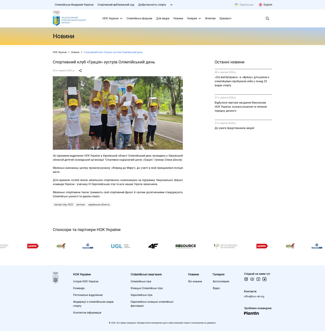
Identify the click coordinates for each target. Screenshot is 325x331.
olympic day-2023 (63, 204)
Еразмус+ (226, 18)
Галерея (192, 18)
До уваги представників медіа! (234, 128)
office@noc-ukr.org (254, 296)
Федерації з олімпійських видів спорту (93, 303)
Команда (78, 288)
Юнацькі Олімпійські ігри (147, 288)
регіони (81, 204)
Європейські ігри (141, 295)
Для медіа (162, 18)
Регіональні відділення (88, 295)
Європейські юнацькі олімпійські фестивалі (152, 303)
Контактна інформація (87, 312)
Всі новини (195, 281)
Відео (216, 288)
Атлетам (210, 18)
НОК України (110, 18)
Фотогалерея (221, 281)
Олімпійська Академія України (74, 4)
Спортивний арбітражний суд (116, 4)
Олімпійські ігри (141, 281)
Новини (178, 18)
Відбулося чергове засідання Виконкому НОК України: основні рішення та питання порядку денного (241, 106)
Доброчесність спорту (152, 4)
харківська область (99, 204)
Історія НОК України (85, 281)
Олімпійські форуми (139, 18)
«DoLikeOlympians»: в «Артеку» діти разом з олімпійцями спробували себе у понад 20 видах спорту (242, 81)
